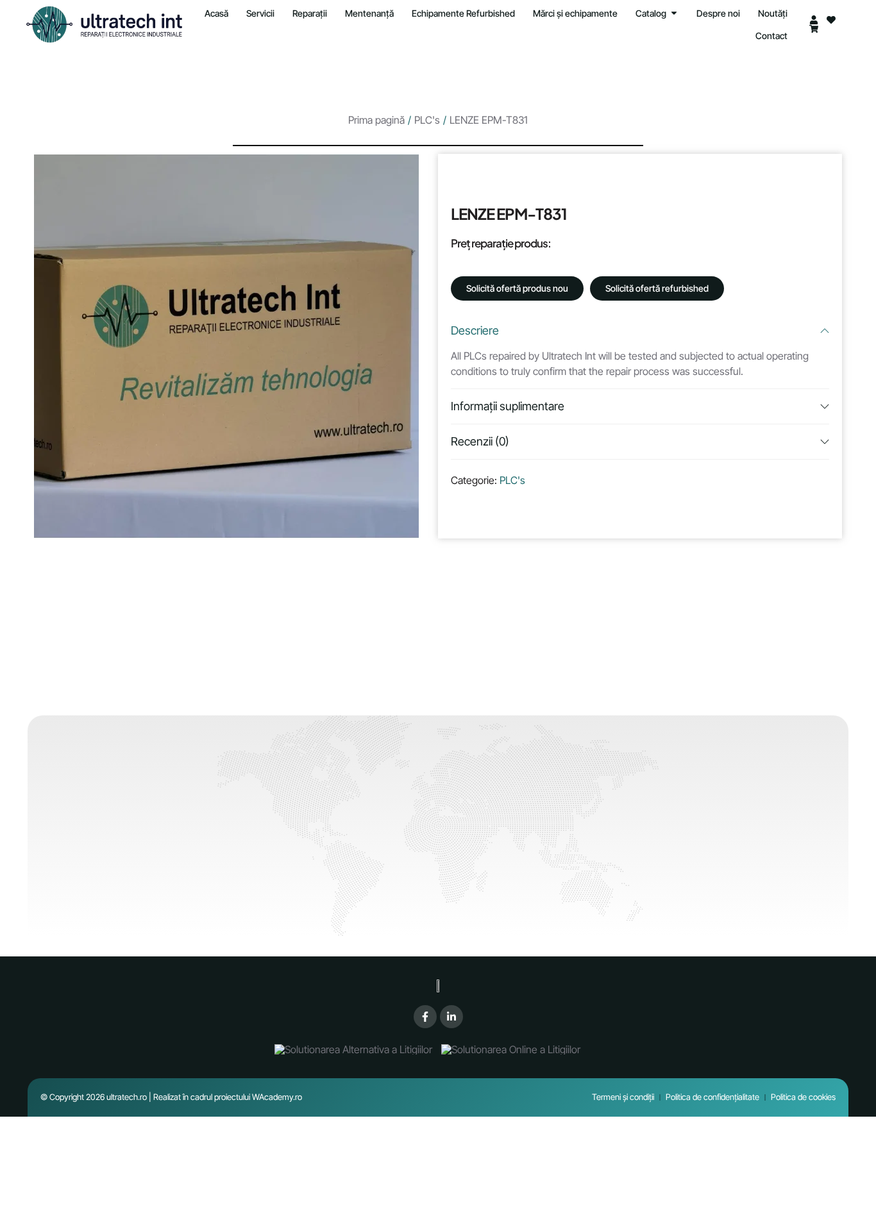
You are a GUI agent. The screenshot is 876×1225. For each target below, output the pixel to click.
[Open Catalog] (674, 13)
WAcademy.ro (277, 1097)
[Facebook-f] (425, 1016)
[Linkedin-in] (451, 1016)
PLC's (427, 119)
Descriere (475, 330)
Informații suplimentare (507, 406)
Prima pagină (376, 119)
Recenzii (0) (480, 441)
